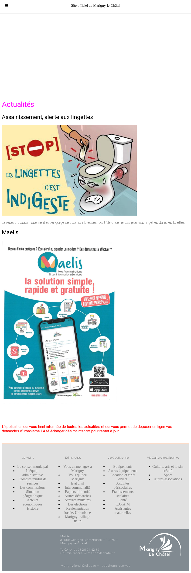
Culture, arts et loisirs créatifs (167, 469)
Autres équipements (122, 471)
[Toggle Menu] (6, 5)
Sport (168, 475)
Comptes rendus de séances (32, 481)
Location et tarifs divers (122, 477)
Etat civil (77, 483)
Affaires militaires (78, 500)
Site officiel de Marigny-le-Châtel (95, 5)
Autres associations (168, 479)
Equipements (122, 466)
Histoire (32, 508)
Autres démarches (78, 496)
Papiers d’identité (77, 492)
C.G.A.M (123, 504)
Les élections (77, 504)
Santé (123, 500)
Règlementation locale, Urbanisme (77, 510)
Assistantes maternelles (122, 510)
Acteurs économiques (32, 502)
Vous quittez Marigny (77, 477)
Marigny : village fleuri (77, 519)
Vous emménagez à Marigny (77, 469)
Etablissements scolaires (122, 494)
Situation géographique (33, 494)
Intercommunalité (77, 487)
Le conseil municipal (32, 466)
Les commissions (32, 487)
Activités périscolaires (123, 485)
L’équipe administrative (32, 473)
